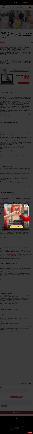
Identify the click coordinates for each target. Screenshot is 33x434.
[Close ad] (28, 205)
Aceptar (30, 432)
